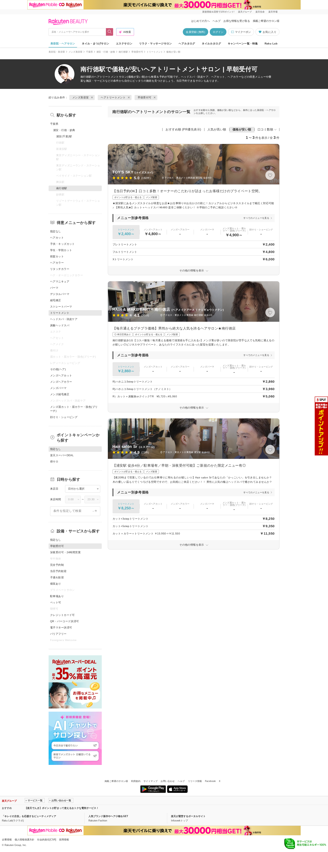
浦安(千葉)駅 (64, 136)
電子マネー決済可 (61, 627)
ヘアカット (57, 237)
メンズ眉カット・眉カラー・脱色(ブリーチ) (74, 408)
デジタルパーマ (59, 294)
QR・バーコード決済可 (64, 621)
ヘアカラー (57, 262)
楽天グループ (245, 11)
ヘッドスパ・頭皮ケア (63, 319)
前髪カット (57, 256)
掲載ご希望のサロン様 (266, 20)
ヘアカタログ (187, 43)
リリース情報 (195, 781)
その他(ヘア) (58, 369)
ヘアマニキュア (59, 281)
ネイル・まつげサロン (95, 43)
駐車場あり (57, 596)
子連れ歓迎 (57, 577)
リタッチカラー (59, 268)
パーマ (54, 287)
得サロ (54, 461)
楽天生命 (260, 11)
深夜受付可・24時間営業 (65, 552)
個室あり (55, 583)
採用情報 (64, 839)
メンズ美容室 (76, 52)
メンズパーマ (58, 388)
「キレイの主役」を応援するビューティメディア (29, 816)
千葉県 (89, 52)
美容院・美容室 (57, 52)
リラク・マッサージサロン (155, 43)
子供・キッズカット (62, 243)
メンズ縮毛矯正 (59, 394)
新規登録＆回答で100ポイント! (218, 11)
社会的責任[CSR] (46, 839)
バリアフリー (58, 633)
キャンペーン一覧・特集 (243, 43)
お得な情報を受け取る (236, 20)
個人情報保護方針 (24, 839)
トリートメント (155, 52)
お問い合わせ (168, 781)
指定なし (55, 231)
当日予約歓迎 (58, 571)
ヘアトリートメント (106, 76)
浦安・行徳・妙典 (105, 52)
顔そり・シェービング (63, 417)
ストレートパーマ (61, 306)
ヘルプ (217, 20)
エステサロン (124, 43)
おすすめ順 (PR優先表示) (183, 129)
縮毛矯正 (55, 300)
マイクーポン (243, 31)
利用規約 (135, 781)
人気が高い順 (216, 129)
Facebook (210, 781)
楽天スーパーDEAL (62, 455)
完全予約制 (57, 564)
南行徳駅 (123, 52)
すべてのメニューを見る (256, 218)
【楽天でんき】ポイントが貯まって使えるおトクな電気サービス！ (62, 808)
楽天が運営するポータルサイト (188, 816)
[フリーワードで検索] (109, 32)
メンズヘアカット (61, 375)
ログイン (218, 31)
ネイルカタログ (211, 43)
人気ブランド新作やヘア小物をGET (108, 816)
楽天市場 (273, 11)
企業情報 (7, 839)
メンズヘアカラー (61, 381)
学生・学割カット (61, 250)
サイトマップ (151, 781)
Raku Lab (271, 43)
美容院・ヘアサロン (62, 43)
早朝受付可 (137, 52)
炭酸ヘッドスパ (59, 325)
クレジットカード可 (62, 614)
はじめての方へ (200, 20)
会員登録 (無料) (195, 31)
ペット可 (55, 602)
